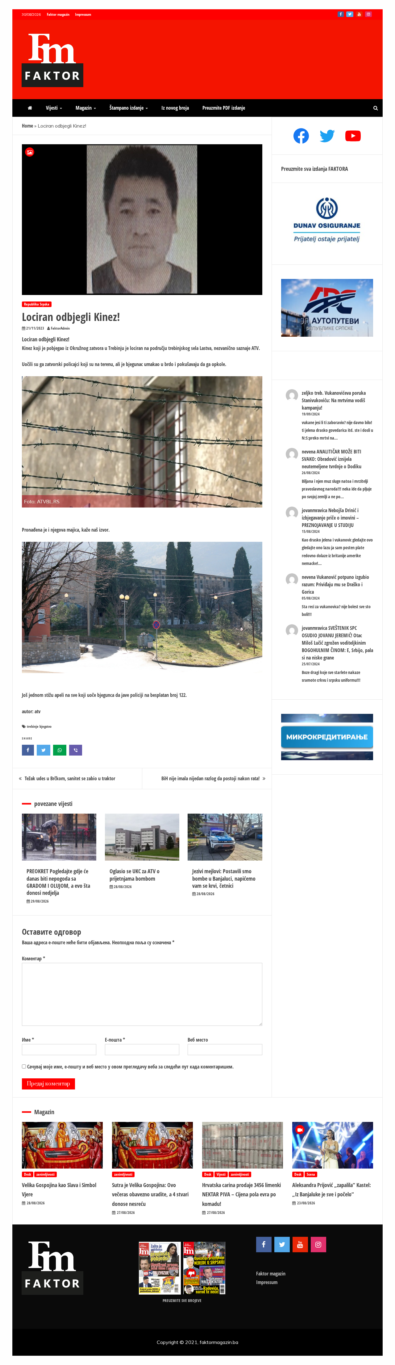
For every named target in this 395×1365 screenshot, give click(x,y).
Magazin (84, 107)
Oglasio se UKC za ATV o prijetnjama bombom (135, 874)
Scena (311, 1174)
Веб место (198, 1039)
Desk (27, 1174)
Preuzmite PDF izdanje (223, 107)
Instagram (368, 14)
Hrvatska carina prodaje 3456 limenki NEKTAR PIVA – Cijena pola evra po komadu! (241, 1194)
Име (28, 1039)
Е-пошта (115, 1039)
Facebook (341, 14)
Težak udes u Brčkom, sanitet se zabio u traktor (70, 778)
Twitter (349, 14)
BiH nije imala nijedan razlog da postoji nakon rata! (210, 778)
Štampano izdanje (126, 107)
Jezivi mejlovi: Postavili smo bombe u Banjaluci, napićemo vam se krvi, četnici (224, 878)
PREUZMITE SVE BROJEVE (182, 1300)
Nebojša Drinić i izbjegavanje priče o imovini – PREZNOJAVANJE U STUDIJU (330, 518)
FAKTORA (338, 168)
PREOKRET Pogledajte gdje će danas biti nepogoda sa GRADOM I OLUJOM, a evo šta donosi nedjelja (58, 881)
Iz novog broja (175, 107)
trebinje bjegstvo (39, 726)
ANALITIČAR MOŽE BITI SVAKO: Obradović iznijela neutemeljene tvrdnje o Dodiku (331, 459)
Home (27, 125)
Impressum (83, 14)
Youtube (359, 14)
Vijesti (52, 107)
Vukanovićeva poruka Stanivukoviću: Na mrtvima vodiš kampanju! (334, 400)
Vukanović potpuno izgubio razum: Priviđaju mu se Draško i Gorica (335, 584)
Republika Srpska (36, 304)
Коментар (33, 958)
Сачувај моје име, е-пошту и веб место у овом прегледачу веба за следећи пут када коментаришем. (130, 1066)
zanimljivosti (45, 1174)
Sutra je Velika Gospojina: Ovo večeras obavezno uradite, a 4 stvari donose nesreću (150, 1194)
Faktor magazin (58, 14)
